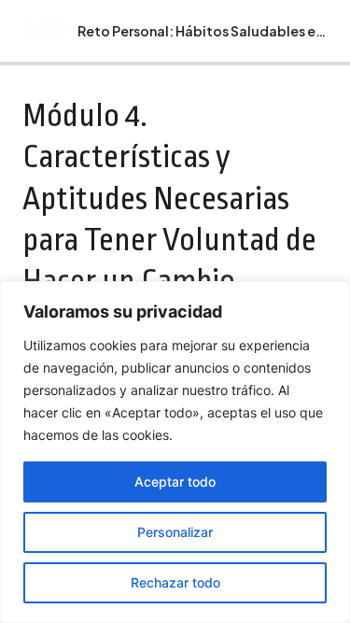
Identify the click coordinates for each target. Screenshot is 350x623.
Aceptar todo (175, 481)
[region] (175, 452)
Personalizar (175, 532)
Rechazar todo (175, 582)
